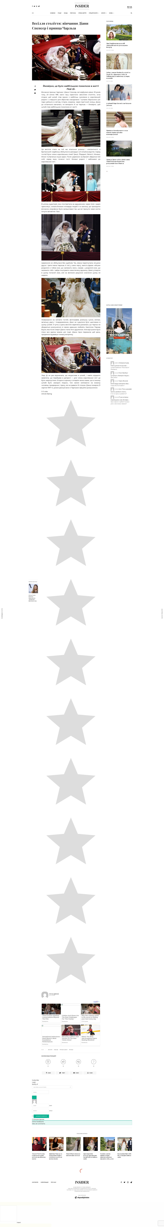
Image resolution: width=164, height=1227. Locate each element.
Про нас (53, 1182)
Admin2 (56, 994)
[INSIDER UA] (82, 6)
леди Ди (56, 1049)
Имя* (50, 1105)
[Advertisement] (119, 237)
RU (128, 7)
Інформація (44, 1182)
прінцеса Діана (63, 1049)
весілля (50, 1049)
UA (131, 7)
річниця (71, 1049)
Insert (19, 1222)
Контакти (35, 1182)
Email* (51, 1110)
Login (34, 1082)
